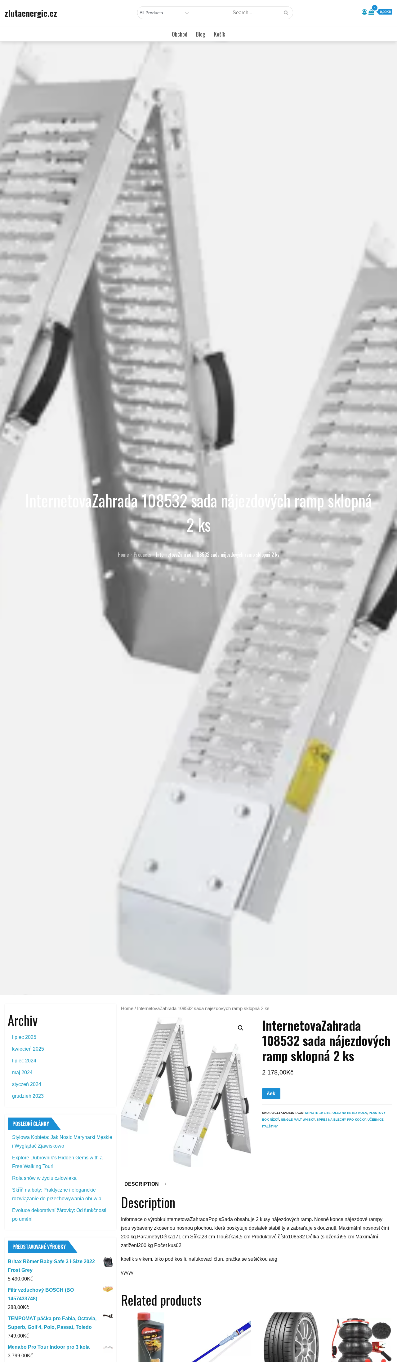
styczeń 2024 (26, 1084)
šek (271, 1093)
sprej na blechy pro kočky (341, 1119)
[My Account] (364, 12)
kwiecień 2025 (28, 1049)
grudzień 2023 (28, 1096)
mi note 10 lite (318, 1112)
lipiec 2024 (24, 1060)
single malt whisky (298, 1119)
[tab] (144, 1184)
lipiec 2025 (24, 1037)
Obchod (179, 34)
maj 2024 (22, 1072)
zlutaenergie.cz (31, 13)
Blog (200, 34)
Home (127, 1008)
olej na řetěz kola (349, 1112)
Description (141, 1184)
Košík (219, 34)
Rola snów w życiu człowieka (44, 1178)
